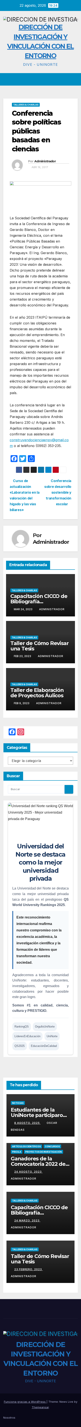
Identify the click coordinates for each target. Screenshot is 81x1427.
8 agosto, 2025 (27, 1122)
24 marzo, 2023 (27, 1220)
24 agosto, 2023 (28, 1171)
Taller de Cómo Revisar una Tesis (39, 646)
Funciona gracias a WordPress (25, 1401)
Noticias (18, 1103)
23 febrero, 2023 (28, 1269)
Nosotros (9, 1417)
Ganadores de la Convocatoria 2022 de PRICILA (38, 1163)
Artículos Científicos (26, 1146)
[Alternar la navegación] (74, 79)
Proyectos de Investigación (43, 1152)
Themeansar (40, 1407)
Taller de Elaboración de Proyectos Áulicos (37, 693)
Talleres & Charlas (25, 104)
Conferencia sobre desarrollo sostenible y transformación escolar (57, 492)
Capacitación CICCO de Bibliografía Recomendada (38, 601)
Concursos (52, 1146)
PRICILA (16, 1152)
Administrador (45, 161)
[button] (66, 79)
